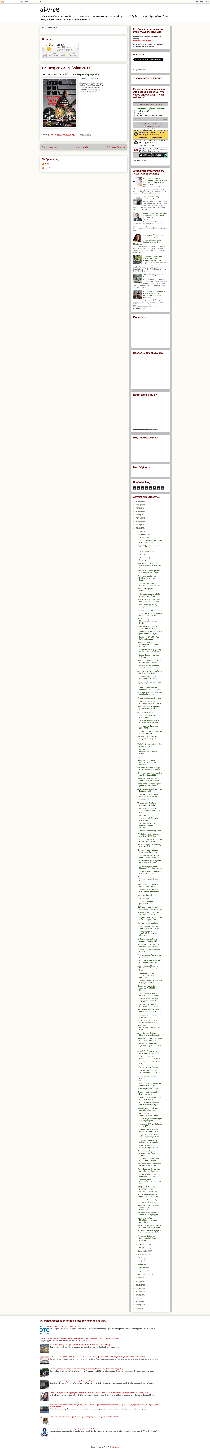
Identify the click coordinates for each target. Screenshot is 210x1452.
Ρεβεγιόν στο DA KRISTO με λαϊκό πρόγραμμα (148, 638)
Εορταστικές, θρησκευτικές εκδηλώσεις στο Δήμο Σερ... (148, 1141)
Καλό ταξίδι (141, 554)
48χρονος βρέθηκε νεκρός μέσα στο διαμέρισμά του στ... (149, 547)
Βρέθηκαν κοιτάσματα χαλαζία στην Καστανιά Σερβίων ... (148, 595)
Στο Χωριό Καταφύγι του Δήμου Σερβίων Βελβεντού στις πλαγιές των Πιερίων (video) (80, 1345)
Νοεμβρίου (142, 1244)
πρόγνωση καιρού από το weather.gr (60, 59)
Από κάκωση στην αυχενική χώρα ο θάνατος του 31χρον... (149, 627)
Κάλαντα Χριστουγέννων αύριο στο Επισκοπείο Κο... (149, 1098)
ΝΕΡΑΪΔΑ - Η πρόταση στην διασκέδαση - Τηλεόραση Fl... (149, 908)
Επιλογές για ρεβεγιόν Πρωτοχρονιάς (145, 559)
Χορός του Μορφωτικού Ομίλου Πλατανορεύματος (149, 541)
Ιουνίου (141, 1261)
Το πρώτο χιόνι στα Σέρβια (147, 1089)
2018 (138, 528)
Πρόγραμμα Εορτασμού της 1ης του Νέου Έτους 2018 (149, 774)
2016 (138, 1282)
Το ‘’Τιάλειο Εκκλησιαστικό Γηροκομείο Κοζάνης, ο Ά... (148, 1196)
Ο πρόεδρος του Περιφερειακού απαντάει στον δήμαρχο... (149, 1170)
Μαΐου (140, 1264)
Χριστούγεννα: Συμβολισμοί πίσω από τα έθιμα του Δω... (149, 891)
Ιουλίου (141, 1258)
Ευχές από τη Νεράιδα (145, 551)
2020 (138, 521)
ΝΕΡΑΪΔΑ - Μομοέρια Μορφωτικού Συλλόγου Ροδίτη (147, 621)
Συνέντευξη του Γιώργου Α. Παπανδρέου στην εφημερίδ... (149, 584)
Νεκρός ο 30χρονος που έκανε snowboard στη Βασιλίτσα (149, 661)
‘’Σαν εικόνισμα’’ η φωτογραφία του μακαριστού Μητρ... (149, 862)
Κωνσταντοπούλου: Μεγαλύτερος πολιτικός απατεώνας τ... (147, 1220)
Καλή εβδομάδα (143, 537)
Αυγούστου (142, 1254)
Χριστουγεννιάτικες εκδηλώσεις (149, 831)
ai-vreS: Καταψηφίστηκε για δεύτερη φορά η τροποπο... (148, 606)
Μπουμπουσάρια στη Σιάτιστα (149, 698)
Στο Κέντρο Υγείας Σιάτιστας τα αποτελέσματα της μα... (149, 1165)
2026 (138, 502)
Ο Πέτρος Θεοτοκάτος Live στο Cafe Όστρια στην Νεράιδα (149, 1226)
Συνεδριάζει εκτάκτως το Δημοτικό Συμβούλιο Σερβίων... (146, 825)
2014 (138, 1288)
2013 (138, 1292)
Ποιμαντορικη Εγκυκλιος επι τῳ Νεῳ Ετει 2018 (149, 846)
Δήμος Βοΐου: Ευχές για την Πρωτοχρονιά (147, 716)
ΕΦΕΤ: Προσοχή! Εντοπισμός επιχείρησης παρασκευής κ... (149, 1057)
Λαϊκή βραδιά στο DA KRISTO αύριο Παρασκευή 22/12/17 (148, 1136)
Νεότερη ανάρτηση (50, 147)
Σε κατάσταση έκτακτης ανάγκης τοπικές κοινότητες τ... (149, 732)
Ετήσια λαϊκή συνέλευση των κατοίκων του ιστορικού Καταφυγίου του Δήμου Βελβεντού (154, 294)
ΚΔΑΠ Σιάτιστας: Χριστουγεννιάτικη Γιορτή (147, 1114)
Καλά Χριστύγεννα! (144, 895)
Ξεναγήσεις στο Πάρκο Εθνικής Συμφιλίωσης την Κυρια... (149, 1084)
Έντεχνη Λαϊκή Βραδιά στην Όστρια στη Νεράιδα (147, 804)
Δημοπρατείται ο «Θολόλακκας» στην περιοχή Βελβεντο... (149, 1159)
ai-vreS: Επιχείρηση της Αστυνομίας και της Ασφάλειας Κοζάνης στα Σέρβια (76, 1381)
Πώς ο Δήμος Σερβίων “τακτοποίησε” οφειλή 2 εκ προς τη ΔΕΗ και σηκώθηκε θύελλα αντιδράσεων (155, 181)
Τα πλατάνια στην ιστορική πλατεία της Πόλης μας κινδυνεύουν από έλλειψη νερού (155, 258)
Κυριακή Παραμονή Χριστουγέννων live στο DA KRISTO (148, 934)
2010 (138, 1302)
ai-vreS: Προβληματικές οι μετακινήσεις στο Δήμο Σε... (148, 1052)
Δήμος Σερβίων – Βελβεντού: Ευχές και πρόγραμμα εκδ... (148, 994)
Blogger (116, 1447)
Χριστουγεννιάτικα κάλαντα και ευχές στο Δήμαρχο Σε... (149, 872)
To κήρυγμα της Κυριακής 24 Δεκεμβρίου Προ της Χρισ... (148, 945)
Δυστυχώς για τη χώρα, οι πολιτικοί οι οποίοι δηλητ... (148, 1021)
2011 (138, 1298)
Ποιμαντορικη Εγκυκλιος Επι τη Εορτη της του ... (149, 1093)
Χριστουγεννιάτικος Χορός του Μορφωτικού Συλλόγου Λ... (149, 1175)
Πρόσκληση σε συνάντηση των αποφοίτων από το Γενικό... (149, 1232)
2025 (138, 505)
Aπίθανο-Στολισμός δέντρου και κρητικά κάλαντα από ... (149, 840)
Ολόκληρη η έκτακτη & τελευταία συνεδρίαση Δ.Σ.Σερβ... (149, 694)
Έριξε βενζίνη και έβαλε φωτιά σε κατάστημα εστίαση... (149, 745)
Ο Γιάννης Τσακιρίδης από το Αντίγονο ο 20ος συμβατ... (148, 1214)
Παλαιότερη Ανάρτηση (115, 147)
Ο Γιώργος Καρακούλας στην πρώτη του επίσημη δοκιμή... (149, 769)
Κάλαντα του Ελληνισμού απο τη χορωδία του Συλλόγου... (149, 633)
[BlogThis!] (83, 135)
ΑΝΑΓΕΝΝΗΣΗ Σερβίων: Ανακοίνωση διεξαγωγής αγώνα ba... (147, 818)
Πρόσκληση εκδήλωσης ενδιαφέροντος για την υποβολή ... (146, 762)
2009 (138, 1305)
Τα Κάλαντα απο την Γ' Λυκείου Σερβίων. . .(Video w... (149, 913)
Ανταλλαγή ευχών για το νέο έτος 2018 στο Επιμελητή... (149, 672)
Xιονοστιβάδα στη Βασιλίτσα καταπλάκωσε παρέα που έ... (149, 667)
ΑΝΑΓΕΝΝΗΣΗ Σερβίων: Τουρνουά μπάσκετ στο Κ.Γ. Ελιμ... (148, 810)
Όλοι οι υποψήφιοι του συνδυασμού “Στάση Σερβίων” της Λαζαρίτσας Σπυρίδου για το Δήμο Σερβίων (85, 1417)
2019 (138, 525)
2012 (138, 1295)
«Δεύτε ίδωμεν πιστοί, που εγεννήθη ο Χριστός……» (148, 1109)
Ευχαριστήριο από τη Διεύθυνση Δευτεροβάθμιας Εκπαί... (149, 919)
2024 (138, 508)
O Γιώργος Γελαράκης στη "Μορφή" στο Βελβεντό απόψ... (147, 739)
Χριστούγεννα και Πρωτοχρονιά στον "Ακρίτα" (149, 956)
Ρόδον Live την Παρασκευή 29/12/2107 (147, 727)
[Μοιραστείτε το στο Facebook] (88, 135)
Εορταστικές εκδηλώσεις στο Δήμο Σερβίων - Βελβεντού (148, 856)
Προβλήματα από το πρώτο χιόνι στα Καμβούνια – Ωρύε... (149, 1039)
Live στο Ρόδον (143, 800)
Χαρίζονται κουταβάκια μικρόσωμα (145, 903)
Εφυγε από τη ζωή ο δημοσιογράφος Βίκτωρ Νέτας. (147, 751)
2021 (138, 518)
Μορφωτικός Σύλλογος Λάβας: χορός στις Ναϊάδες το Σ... (149, 785)
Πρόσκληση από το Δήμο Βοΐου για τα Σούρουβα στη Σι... (149, 708)
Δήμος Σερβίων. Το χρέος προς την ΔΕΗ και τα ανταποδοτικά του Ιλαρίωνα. (155, 215)
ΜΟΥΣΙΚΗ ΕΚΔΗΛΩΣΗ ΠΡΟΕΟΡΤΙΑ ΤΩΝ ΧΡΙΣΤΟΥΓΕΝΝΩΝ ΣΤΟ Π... (149, 1189)
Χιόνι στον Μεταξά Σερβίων (147, 1067)
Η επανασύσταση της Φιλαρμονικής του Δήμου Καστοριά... (147, 879)
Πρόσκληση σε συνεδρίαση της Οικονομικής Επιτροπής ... (149, 851)
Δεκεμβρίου (142, 534)
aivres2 (47, 168)
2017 (138, 531)
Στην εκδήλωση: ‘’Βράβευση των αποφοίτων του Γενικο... (149, 614)
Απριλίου (141, 1267)
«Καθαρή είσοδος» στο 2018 (148, 610)
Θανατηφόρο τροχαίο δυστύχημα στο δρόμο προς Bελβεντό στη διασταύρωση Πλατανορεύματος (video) (86, 1369)
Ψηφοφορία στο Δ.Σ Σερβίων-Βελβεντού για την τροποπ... (149, 600)
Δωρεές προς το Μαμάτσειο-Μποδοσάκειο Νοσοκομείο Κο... (148, 968)
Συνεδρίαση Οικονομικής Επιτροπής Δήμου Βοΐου (147, 1005)
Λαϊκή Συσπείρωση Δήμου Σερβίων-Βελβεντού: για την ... (149, 1071)
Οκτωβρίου (142, 1248)
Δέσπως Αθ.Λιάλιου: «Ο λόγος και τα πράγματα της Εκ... (149, 961)
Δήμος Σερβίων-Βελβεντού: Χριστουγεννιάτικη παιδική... (149, 927)
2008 (138, 1308)
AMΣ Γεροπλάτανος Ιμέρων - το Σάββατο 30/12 (149, 790)
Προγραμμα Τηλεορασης (151, 429)
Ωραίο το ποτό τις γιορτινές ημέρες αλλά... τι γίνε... (147, 885)
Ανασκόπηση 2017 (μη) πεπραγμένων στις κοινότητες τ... (149, 565)
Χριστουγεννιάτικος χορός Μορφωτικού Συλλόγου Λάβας (149, 867)
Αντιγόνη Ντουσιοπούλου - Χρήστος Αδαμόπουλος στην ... (149, 1046)
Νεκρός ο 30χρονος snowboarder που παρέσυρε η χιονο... (149, 644)
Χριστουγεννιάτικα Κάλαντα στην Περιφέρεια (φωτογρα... (149, 982)
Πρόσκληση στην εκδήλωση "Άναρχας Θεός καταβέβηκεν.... (148, 1207)
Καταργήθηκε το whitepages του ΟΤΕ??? (64, 1326)
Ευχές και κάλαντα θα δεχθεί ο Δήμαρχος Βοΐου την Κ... (148, 1000)
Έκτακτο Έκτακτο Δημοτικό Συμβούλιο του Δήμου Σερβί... (149, 688)
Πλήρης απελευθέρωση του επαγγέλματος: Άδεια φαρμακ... (147, 1153)
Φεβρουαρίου (143, 1274)
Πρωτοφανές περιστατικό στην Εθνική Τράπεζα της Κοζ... (149, 1011)
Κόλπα (140, 757)
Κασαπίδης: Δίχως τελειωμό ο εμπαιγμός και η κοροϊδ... (148, 678)
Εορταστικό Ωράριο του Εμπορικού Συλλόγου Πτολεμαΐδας (146, 1238)
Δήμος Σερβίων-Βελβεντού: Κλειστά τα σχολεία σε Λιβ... (148, 1034)
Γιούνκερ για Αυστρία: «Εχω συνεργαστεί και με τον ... (147, 1201)
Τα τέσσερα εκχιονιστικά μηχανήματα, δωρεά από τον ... (149, 1078)
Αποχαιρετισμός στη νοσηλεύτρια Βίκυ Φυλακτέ (153, 198)
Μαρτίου (141, 1271)
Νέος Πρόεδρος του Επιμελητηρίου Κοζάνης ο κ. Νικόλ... (149, 1028)
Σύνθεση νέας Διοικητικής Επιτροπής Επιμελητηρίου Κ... (149, 702)
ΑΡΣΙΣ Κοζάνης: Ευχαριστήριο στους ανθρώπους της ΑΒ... (149, 1104)
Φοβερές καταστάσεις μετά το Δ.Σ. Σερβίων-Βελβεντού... (148, 572)
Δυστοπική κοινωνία (145, 712)
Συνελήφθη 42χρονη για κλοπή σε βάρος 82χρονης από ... (149, 795)
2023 (138, 511)
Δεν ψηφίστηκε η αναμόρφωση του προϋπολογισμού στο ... (149, 651)
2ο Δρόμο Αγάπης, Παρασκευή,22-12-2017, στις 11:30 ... (149, 1182)
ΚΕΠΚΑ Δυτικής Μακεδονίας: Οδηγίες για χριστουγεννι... (148, 1130)
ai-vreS (50, 9)
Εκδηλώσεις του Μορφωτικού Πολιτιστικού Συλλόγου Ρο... (149, 722)
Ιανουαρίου (142, 1277)
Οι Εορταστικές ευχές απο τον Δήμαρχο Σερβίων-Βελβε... (148, 940)
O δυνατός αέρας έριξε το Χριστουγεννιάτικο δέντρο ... (149, 779)
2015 (138, 1285)
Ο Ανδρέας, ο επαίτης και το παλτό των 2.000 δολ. (148, 835)
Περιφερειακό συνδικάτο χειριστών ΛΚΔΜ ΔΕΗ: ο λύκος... (147, 988)
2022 (138, 515)
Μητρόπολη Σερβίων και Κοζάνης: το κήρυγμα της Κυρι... (147, 578)
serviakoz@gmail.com (142, 40)
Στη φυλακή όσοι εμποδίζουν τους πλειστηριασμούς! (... (148, 1147)
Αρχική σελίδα (82, 147)
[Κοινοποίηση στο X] (85, 135)
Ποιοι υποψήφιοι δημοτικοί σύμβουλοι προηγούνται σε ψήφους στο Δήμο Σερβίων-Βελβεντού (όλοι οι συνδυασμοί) (81, 1338)
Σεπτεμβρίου (143, 1251)
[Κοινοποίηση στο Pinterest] (90, 135)
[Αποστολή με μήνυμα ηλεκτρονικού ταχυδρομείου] (81, 135)
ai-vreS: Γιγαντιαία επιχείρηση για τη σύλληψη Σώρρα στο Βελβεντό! (74, 1429)
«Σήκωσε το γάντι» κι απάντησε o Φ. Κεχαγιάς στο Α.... (149, 1120)
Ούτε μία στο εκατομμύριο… (148, 923)
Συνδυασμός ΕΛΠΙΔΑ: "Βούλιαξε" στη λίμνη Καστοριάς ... (146, 975)
